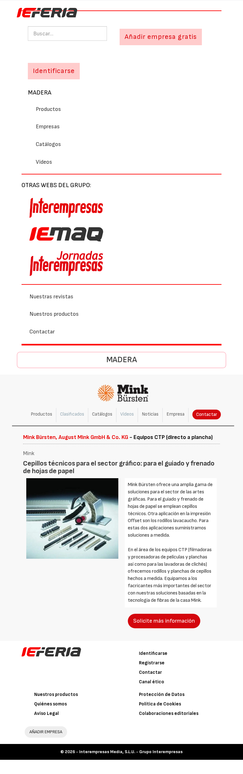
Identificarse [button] (54, 71)
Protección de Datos (161, 695)
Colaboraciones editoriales (168, 713)
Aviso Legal (46, 713)
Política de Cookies (160, 704)
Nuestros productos (54, 314)
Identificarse (153, 653)
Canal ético (151, 682)
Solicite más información (164, 621)
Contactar (42, 331)
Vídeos (44, 162)
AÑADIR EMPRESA (45, 731)
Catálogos (48, 144)
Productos (48, 109)
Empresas (48, 126)
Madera (39, 92)
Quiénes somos (50, 704)
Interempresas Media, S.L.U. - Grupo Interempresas (131, 751)
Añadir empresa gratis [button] (161, 37)
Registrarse (152, 663)
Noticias (150, 414)
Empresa (175, 414)
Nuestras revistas (51, 296)
